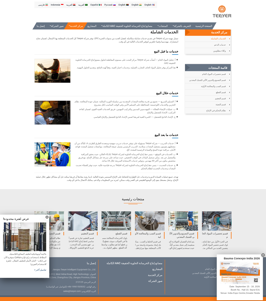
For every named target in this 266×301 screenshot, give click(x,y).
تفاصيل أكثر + (40, 270)
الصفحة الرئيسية (203, 26)
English (148, 5)
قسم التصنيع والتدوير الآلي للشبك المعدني (207, 80)
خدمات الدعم (220, 45)
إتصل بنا (41, 26)
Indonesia (55, 5)
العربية (81, 5)
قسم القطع (221, 92)
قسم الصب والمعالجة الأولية (213, 86)
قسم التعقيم (220, 98)
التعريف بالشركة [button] (182, 26)
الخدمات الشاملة (218, 38)
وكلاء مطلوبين (219, 51)
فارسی (41, 5)
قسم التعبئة (221, 104)
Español (94, 5)
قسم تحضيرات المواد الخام (214, 74)
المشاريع (91, 26)
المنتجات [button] (163, 26)
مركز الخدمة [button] (76, 26)
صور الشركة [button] (57, 26)
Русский (108, 5)
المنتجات (224, 263)
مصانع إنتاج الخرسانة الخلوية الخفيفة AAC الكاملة (134, 263)
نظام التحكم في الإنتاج (216, 110)
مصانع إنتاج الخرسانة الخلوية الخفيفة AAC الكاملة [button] (128, 26)
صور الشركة (155, 280)
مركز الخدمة (155, 275)
